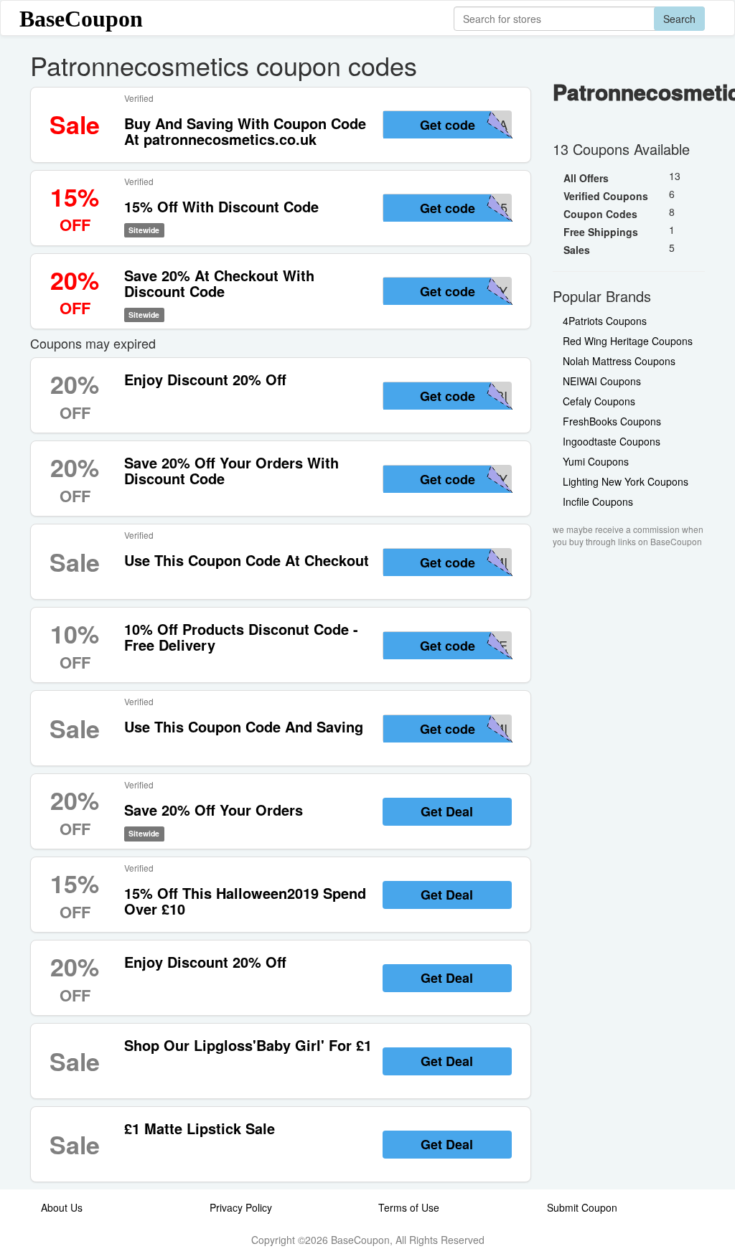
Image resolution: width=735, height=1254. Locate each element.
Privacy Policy (241, 1207)
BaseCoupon (81, 19)
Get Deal (447, 811)
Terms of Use (408, 1207)
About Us (62, 1207)
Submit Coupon (582, 1207)
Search (679, 18)
